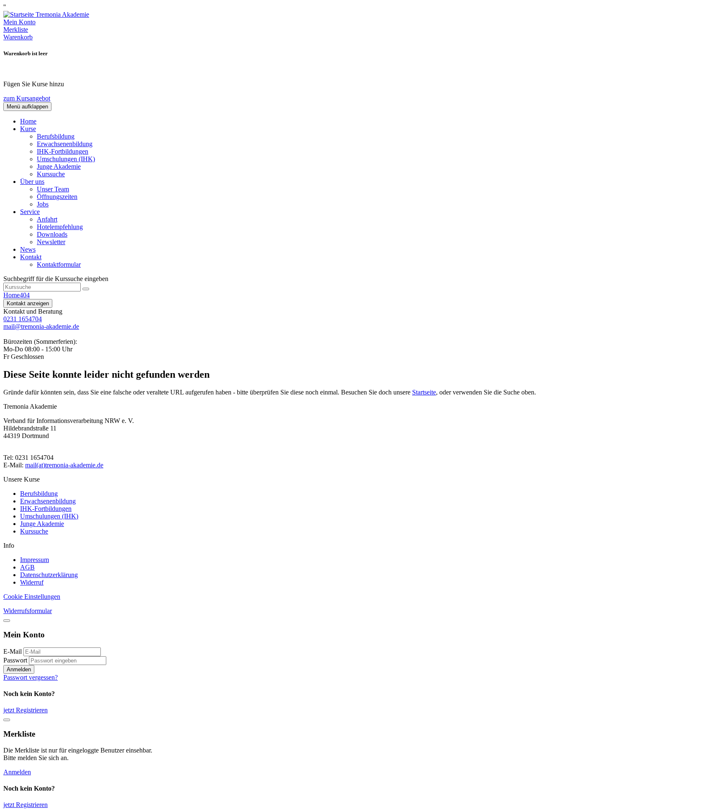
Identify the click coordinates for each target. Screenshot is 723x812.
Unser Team (53, 189)
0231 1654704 (22, 318)
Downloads (52, 234)
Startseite (424, 392)
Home (28, 121)
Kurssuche (51, 174)
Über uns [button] (32, 181)
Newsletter (51, 241)
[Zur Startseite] (46, 14)
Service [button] (30, 211)
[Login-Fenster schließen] (6, 620)
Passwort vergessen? (30, 677)
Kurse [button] (28, 128)
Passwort (15, 660)
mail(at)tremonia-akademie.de (64, 465)
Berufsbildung (55, 136)
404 (25, 295)
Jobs (43, 204)
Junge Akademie (59, 166)
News (28, 249)
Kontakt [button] (30, 256)
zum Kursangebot (26, 98)
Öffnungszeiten (57, 196)
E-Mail (12, 651)
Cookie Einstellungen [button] (31, 596)
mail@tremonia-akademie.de (41, 326)
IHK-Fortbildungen (62, 151)
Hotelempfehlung (60, 226)
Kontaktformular (59, 264)
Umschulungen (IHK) (66, 158)
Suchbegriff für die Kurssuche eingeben (55, 278)
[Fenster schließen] (6, 720)
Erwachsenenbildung (64, 143)
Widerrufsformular (27, 610)
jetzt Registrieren (25, 710)
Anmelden (19, 669)
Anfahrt (47, 219)
